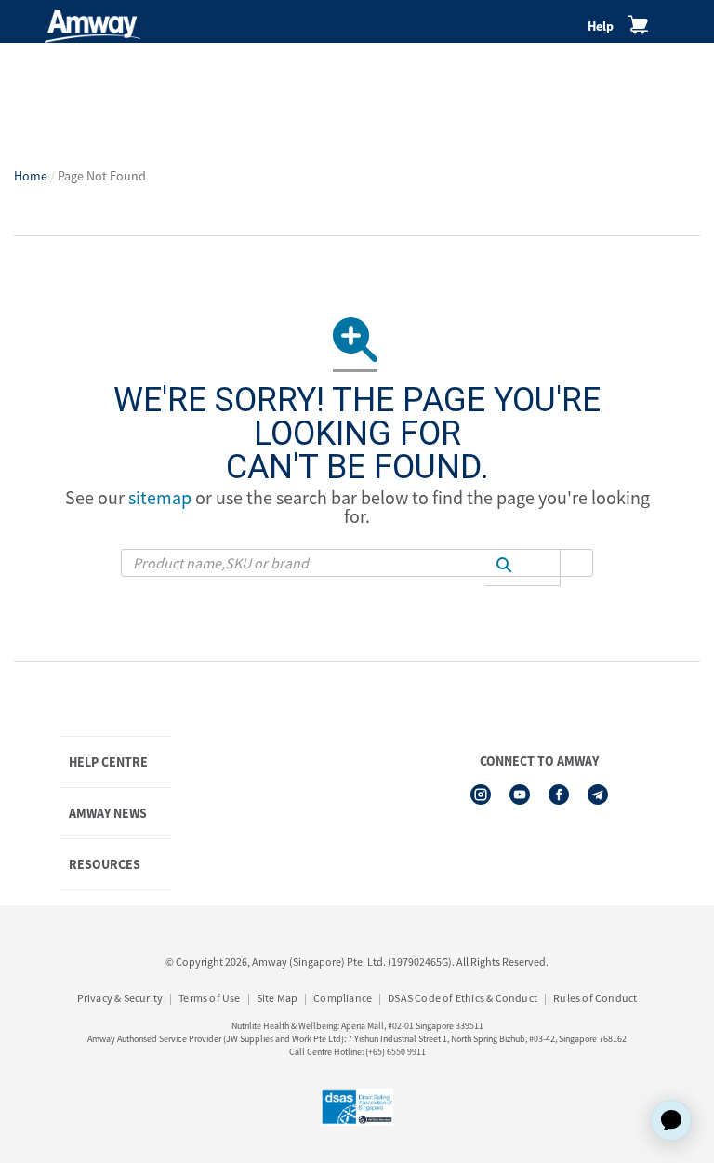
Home (30, 175)
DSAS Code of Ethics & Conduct (462, 998)
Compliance (342, 998)
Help (601, 26)
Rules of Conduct (595, 998)
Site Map (277, 998)
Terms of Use (209, 998)
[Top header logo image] (92, 26)
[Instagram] (480, 794)
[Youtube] (519, 794)
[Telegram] (598, 794)
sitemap (160, 497)
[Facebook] (559, 794)
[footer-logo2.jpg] (356, 1107)
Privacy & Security (120, 998)
